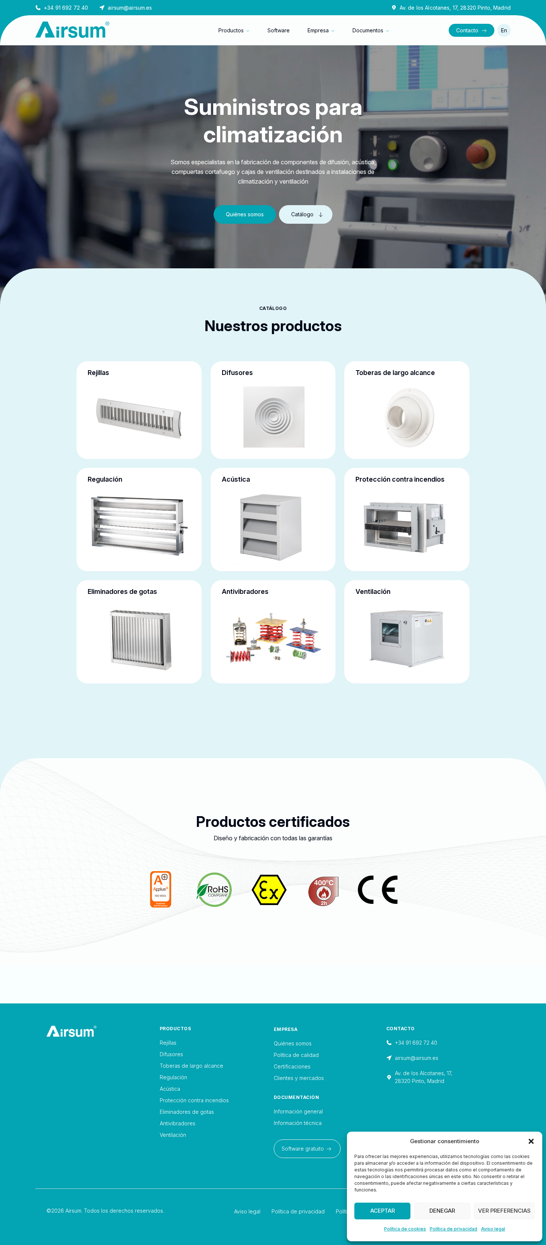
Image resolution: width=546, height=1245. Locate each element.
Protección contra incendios (194, 1100)
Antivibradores (177, 1123)
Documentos (367, 30)
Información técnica (298, 1123)
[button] (531, 1141)
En (504, 30)
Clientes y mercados (299, 1078)
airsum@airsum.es (130, 7)
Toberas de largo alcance (191, 1066)
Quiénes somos (245, 214)
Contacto (467, 30)
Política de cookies (405, 1229)
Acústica (170, 1089)
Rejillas (168, 1042)
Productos (231, 30)
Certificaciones (292, 1066)
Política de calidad (296, 1055)
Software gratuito (303, 1148)
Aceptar (382, 1210)
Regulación (173, 1077)
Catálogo (302, 214)
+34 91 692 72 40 (66, 7)
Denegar (442, 1210)
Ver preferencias (504, 1210)
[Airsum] (103, 1031)
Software (278, 30)
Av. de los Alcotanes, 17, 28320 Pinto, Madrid (455, 7)
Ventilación (173, 1135)
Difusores (171, 1054)
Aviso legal (493, 1229)
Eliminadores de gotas (187, 1112)
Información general (298, 1111)
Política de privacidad (453, 1229)
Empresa (318, 30)
